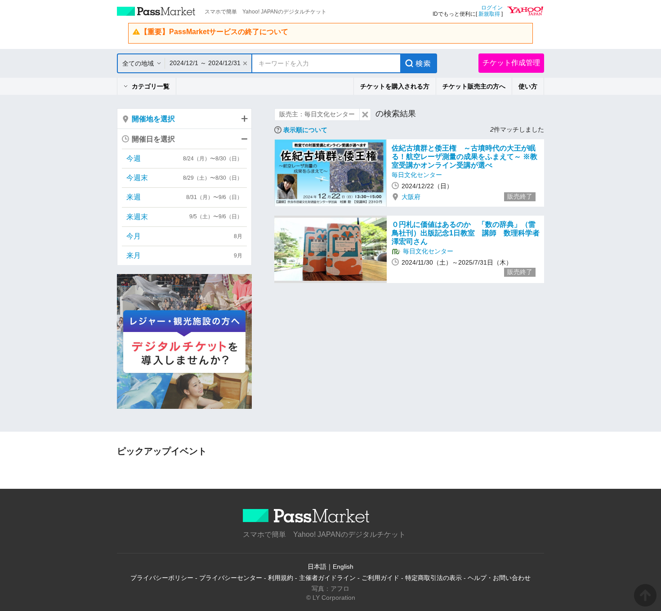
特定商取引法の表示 (433, 577)
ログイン (492, 7)
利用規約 (280, 577)
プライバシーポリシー (161, 577)
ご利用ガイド (380, 577)
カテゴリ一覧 (151, 86)
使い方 (527, 86)
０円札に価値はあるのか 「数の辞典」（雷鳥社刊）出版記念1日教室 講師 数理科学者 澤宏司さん (469, 233)
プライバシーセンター (230, 577)
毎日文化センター (417, 174)
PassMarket (156, 11)
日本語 (317, 566)
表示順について (305, 129)
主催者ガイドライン (327, 577)
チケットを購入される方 (394, 86)
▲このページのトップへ (645, 595)
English (343, 566)
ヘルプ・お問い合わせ (499, 577)
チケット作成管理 (511, 62)
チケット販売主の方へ (473, 86)
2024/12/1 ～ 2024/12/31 (205, 62)
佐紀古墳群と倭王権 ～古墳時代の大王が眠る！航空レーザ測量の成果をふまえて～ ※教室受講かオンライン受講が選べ (464, 156)
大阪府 (411, 196)
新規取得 (489, 14)
